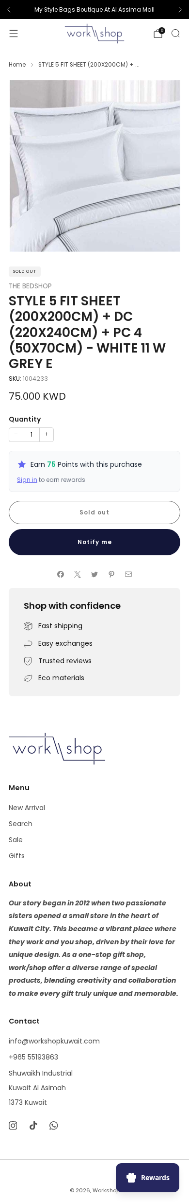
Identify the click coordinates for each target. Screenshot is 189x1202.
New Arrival (27, 808)
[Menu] (13, 33)
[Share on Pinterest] (112, 574)
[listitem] (94, 9)
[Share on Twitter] (95, 574)
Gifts (17, 856)
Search (20, 824)
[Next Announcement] (180, 10)
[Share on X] (78, 574)
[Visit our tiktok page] (33, 1125)
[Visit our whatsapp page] (53, 1125)
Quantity (25, 419)
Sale (16, 840)
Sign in (27, 480)
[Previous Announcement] (9, 10)
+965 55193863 (33, 1057)
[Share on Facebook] (61, 574)
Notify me (95, 542)
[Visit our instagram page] (12, 1125)
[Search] (175, 33)
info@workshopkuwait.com (54, 1041)
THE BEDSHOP (30, 286)
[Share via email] (129, 574)
